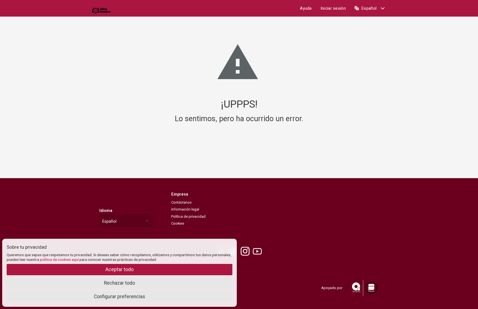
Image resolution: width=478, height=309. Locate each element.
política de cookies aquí (59, 259)
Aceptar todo (119, 269)
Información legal (185, 209)
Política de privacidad (188, 216)
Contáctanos (181, 202)
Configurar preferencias (119, 296)
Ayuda (306, 8)
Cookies (177, 223)
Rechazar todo (119, 283)
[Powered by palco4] (371, 287)
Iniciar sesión (333, 8)
